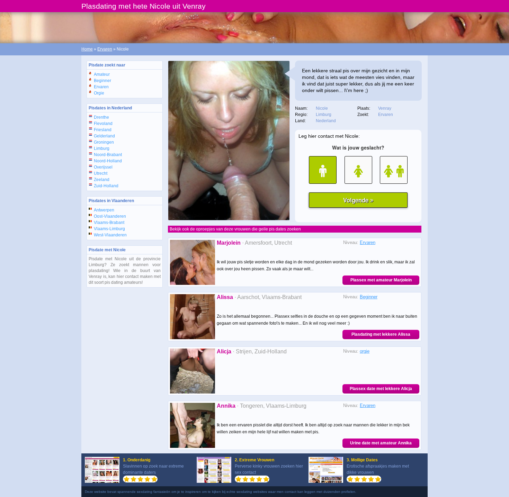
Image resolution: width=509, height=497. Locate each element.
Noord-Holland (108, 161)
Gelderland (104, 136)
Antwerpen (104, 210)
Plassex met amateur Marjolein (381, 280)
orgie (364, 351)
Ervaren (104, 49)
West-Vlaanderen (110, 235)
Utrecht (100, 173)
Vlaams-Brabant (109, 222)
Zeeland (101, 179)
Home (87, 49)
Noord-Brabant (108, 154)
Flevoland (103, 123)
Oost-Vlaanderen (110, 216)
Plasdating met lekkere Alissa (380, 334)
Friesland (102, 129)
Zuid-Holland (106, 185)
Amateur (102, 74)
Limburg (101, 148)
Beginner (102, 80)
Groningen (104, 142)
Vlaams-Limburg (109, 228)
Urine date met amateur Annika (381, 443)
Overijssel (103, 167)
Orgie (99, 93)
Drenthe (101, 117)
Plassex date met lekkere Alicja (381, 388)
